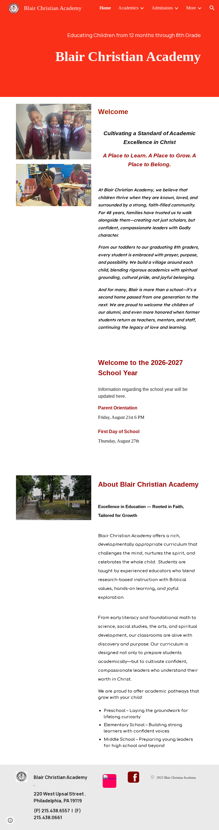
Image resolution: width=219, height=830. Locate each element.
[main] (109, 35)
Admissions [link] (162, 7)
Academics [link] (128, 7)
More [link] (191, 7)
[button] (212, 8)
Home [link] (105, 7)
